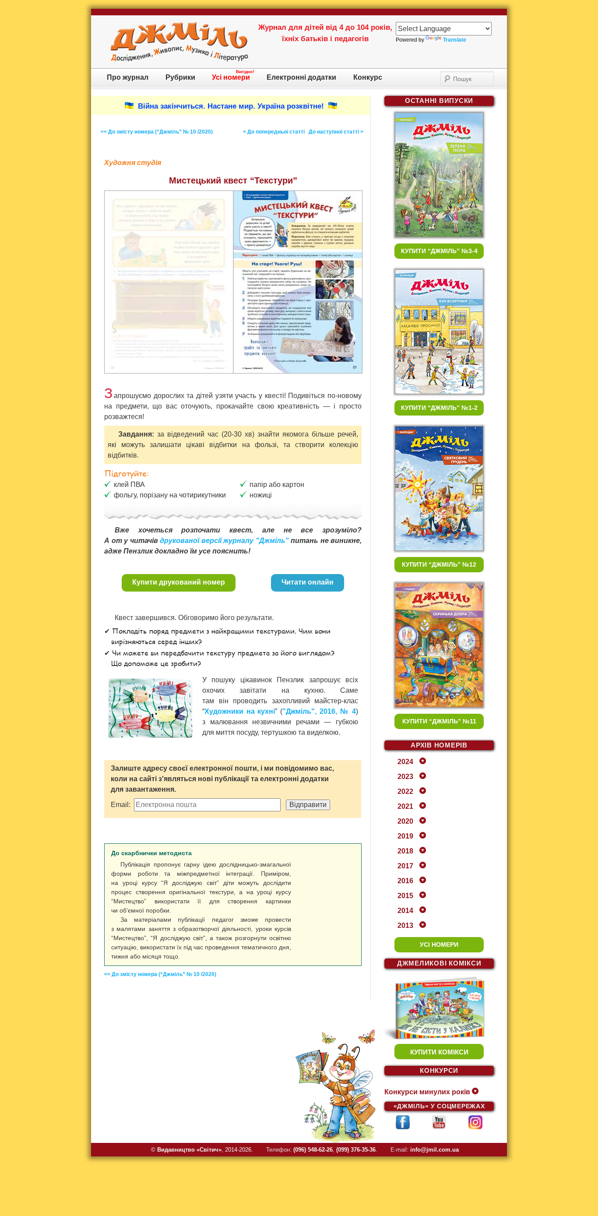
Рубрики (180, 77)
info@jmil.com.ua (434, 1149)
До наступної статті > (336, 132)
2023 (405, 776)
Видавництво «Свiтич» (189, 1149)
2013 (405, 925)
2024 (405, 761)
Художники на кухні (239, 711)
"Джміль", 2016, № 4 (319, 711)
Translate (454, 40)
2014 (405, 910)
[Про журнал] (179, 60)
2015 (405, 895)
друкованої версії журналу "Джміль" (224, 540)
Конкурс (367, 77)
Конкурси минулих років (427, 1092)
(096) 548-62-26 (313, 1149)
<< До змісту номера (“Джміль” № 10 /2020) (157, 132)
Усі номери (231, 77)
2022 (405, 791)
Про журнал (127, 77)
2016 (405, 881)
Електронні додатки (301, 77)
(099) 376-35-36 (356, 1149)
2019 (405, 836)
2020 (405, 821)
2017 (405, 866)
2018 (405, 851)
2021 (405, 806)
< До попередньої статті (274, 132)
